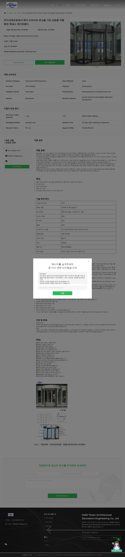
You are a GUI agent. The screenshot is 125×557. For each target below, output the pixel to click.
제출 (62, 293)
